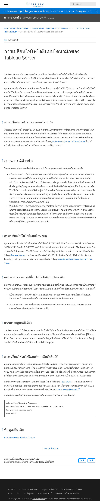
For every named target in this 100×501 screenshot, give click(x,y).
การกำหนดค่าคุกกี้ (45, 493)
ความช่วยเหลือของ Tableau (18, 28)
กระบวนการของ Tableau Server (19, 437)
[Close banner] (96, 11)
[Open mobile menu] (6, 4)
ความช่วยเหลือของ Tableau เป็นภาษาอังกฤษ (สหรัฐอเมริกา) (60, 11)
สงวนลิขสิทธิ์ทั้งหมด (39, 499)
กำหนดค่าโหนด (17, 255)
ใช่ (81, 461)
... (72, 28)
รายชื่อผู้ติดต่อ (29, 493)
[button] (5, 40)
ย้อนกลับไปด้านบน (51, 448)
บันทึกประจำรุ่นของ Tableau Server (69, 141)
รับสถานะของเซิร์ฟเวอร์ (66, 389)
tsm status (67, 382)
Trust (18, 493)
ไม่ (90, 461)
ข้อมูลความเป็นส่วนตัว (50, 490)
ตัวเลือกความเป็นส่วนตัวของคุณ (67, 493)
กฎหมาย (11, 490)
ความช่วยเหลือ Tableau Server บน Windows (50, 28)
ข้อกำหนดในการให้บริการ (28, 490)
